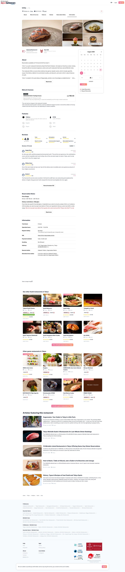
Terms (40, 545)
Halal (54, 126)
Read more (49, 81)
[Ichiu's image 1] (42, 33)
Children (28, 117)
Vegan (27, 126)
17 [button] (84, 66)
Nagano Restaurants (78, 506)
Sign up (121, 2)
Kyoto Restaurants (89, 506)
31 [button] (84, 73)
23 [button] (81, 69)
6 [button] (94, 60)
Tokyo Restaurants (40, 506)
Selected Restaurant (31, 50)
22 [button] (100, 66)
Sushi (45, 11)
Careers (25, 555)
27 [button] (94, 69)
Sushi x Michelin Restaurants (30, 532)
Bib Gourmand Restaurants (80, 520)
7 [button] (97, 60)
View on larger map (26, 281)
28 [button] (97, 69)
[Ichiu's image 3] (93, 26)
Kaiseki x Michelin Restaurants (46, 532)
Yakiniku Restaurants (49, 513)
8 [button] (100, 60)
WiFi (54, 123)
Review (51, 14)
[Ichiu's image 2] (72, 26)
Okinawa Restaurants (87, 508)
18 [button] (87, 66)
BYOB (54, 117)
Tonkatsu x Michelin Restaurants (31, 536)
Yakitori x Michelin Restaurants (79, 532)
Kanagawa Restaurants (52, 506)
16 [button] (81, 66)
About (25, 14)
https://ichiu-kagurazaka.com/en (46, 235)
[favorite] (101, 11)
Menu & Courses (34, 14)
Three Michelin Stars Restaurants (64, 520)
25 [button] (87, 69)
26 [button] (91, 69)
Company (25, 553)
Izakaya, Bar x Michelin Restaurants (49, 536)
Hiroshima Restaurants (61, 508)
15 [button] (100, 63)
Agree (104, 566)
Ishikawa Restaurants (65, 506)
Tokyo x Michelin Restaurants (30, 527)
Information (72, 14)
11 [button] (87, 63)
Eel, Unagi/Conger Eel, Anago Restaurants (33, 515)
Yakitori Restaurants (61, 513)
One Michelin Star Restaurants (30, 520)
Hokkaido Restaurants (28, 506)
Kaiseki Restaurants (38, 513)
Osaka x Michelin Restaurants (61, 527)
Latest (71, 146)
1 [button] (100, 57)
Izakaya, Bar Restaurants (63, 515)
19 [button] (91, 66)
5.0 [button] (32, 151)
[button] (112, 2)
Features (44, 14)
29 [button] (100, 69)
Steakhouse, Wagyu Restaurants (87, 513)
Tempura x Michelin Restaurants (31, 534)
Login (115, 2)
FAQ (24, 545)
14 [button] (97, 63)
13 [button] (94, 63)
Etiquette (25, 547)
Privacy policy (42, 547)
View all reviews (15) (48, 185)
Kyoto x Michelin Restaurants (46, 527)
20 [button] (94, 66)
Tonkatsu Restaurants (50, 515)
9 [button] (81, 63)
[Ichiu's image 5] (93, 39)
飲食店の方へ (26, 557)
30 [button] (81, 73)
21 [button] (97, 66)
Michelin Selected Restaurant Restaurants (33, 522)
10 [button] (84, 63)
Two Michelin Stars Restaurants (47, 520)
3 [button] (84, 60)
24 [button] (84, 69)
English (28, 123)
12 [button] (91, 63)
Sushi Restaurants (27, 513)
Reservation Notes (61, 14)
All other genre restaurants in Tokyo (62, 406)
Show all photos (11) (95, 43)
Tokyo (31, 11)
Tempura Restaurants (72, 513)
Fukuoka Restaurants (75, 508)
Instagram (41, 553)
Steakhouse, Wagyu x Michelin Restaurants (50, 534)
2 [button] (81, 60)
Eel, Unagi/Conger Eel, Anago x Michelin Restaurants (75, 534)
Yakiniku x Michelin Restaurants (62, 532)
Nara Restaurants (50, 508)
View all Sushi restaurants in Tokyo (62, 345)
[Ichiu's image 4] (72, 39)
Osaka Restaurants (27, 508)
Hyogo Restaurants (38, 508)
